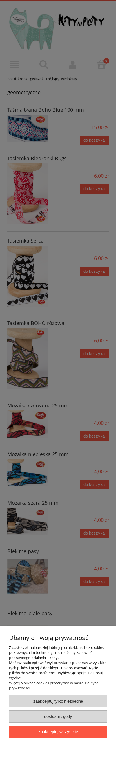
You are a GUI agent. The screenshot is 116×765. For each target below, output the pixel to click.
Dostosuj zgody (58, 716)
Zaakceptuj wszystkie (58, 731)
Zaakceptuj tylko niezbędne (58, 701)
